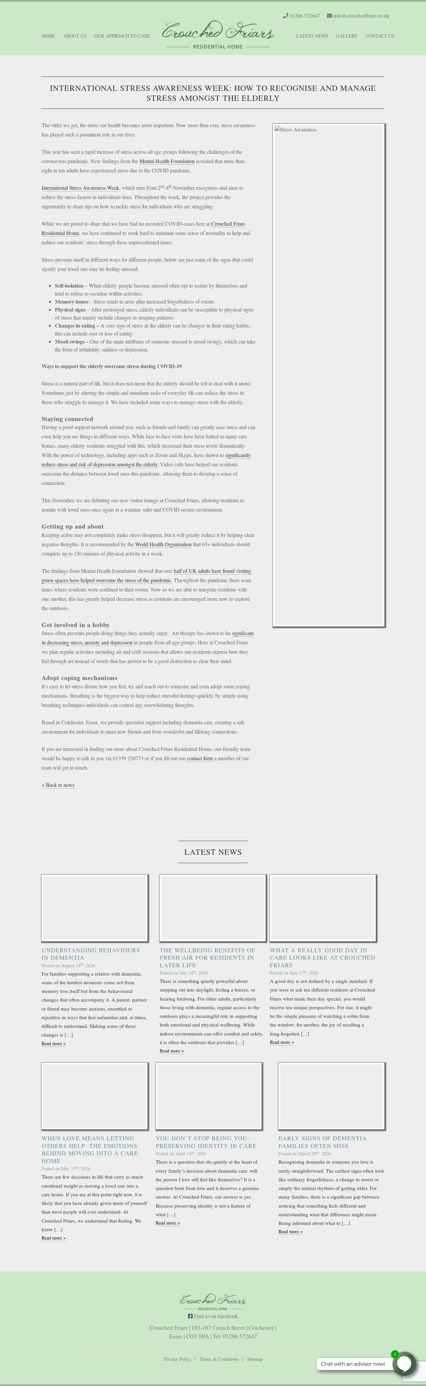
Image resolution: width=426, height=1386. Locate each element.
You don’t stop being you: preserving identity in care (206, 1142)
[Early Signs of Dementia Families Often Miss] (331, 1096)
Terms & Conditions (219, 1359)
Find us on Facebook (215, 1315)
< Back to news (58, 784)
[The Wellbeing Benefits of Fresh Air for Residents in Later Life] (213, 908)
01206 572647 (304, 15)
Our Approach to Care (122, 36)
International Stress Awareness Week (80, 187)
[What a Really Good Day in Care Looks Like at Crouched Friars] (323, 908)
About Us (75, 36)
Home (48, 36)
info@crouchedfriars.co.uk (360, 15)
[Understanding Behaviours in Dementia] (94, 908)
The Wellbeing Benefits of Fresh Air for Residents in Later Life (207, 957)
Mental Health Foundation (167, 160)
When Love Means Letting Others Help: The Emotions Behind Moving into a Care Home (90, 1149)
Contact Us (380, 36)
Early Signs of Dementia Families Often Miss (323, 1142)
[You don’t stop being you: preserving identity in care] (209, 1096)
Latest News (312, 36)
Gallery (347, 36)
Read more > (54, 1043)
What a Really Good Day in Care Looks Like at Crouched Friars (322, 957)
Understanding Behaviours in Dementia (91, 954)
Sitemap (255, 1359)
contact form (200, 758)
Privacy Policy (177, 1359)
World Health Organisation (163, 544)
